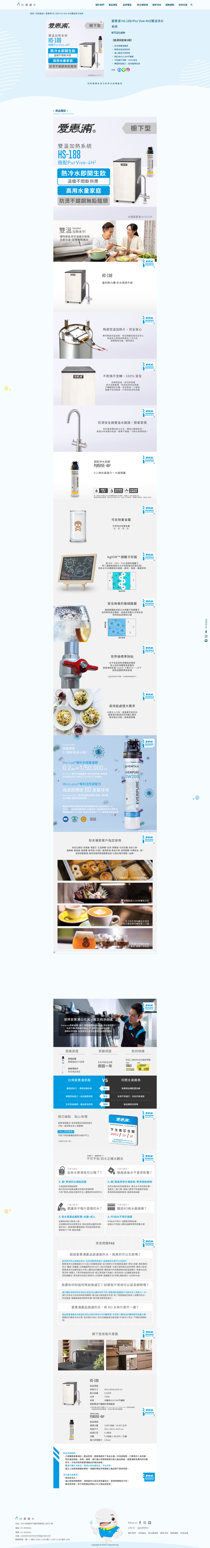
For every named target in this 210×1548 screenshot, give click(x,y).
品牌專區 (127, 4)
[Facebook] (119, 70)
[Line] (124, 70)
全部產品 (40, 13)
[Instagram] (128, 70)
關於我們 (99, 4)
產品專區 (113, 4)
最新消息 (156, 4)
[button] (191, 5)
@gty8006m (142, 1527)
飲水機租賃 (142, 4)
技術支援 (183, 4)
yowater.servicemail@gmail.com (36, 1535)
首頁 (32, 13)
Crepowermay (113, 1544)
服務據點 (169, 4)
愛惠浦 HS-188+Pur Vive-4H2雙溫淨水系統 (64, 13)
